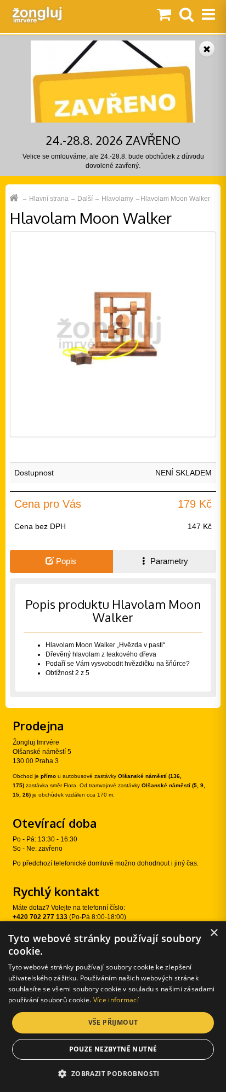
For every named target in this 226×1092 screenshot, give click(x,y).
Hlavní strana (49, 198)
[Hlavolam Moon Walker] (113, 334)
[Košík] (164, 15)
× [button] (214, 933)
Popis (65, 561)
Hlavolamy (117, 198)
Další (85, 198)
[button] (112, 1073)
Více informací (116, 999)
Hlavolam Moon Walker (175, 198)
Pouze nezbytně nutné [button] (113, 1049)
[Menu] (208, 15)
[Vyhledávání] (186, 15)
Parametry (168, 561)
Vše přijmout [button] (113, 1022)
